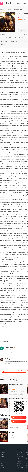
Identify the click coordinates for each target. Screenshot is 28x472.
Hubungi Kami (2, 460)
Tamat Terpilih (2, 466)
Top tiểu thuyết (20, 456)
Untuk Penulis (2, 455)
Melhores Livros (20, 463)
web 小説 (19, 465)
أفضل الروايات (20, 458)
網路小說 (19, 461)
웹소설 (18, 454)
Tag (1, 463)
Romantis (9, 9)
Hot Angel (11, 435)
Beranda (2, 9)
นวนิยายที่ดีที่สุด (20, 467)
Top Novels (19, 452)
